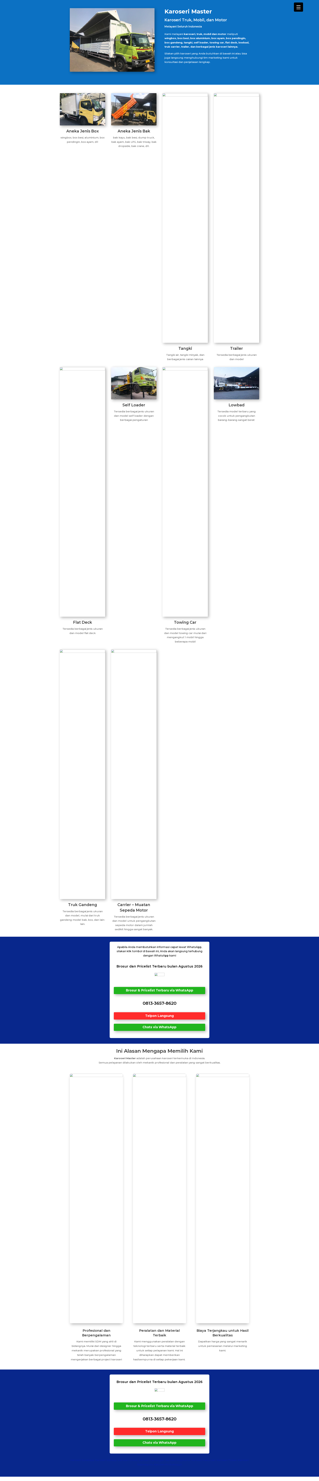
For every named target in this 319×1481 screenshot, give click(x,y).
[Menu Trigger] (298, 7)
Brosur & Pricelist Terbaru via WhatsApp (159, 990)
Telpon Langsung (159, 1016)
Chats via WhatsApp (159, 1027)
